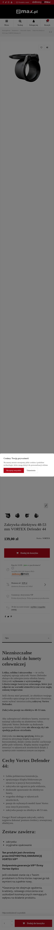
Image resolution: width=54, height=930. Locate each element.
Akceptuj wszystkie (13, 470)
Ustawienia (31, 470)
